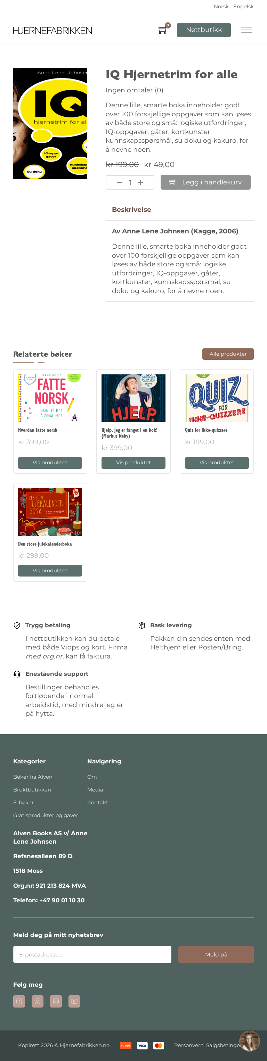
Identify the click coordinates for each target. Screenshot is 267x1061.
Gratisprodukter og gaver (45, 815)
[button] (249, 1042)
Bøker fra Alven (32, 777)
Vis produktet (50, 462)
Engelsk (243, 6)
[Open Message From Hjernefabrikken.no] (249, 1042)
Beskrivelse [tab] (131, 210)
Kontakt (97, 802)
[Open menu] (247, 30)
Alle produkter (228, 354)
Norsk (221, 6)
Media (95, 790)
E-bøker (23, 802)
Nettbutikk (204, 30)
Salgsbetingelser (227, 1045)
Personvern (189, 1045)
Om (92, 777)
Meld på (216, 954)
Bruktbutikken (32, 790)
